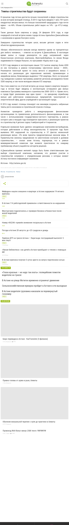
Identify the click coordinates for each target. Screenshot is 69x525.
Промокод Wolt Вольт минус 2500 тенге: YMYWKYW (24, 431)
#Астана (3, 172)
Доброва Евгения (9, 176)
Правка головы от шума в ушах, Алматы (20, 380)
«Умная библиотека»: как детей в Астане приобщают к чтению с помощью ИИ (34, 251)
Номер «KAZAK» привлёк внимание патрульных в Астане (26, 222)
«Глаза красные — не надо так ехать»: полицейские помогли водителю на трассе (31, 273)
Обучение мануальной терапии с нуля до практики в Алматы (29, 422)
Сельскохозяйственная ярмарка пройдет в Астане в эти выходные (34, 285)
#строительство (10, 172)
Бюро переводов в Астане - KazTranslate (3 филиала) (25, 339)
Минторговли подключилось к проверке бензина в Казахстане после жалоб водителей (31, 212)
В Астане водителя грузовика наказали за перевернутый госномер (29, 292)
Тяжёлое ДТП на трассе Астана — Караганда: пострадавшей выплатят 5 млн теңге (33, 239)
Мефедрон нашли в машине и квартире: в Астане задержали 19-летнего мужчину (33, 192)
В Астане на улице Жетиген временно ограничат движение (30, 280)
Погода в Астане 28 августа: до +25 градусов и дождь (25, 230)
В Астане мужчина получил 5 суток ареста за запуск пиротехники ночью (33, 260)
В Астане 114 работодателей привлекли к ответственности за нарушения (33, 203)
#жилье (18, 172)
